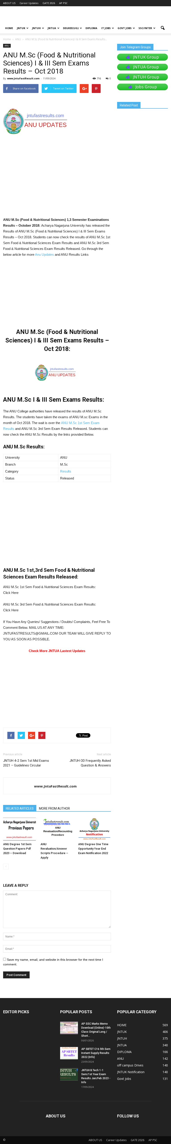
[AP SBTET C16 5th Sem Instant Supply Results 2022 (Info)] (69, 1053)
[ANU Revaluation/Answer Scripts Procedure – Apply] (57, 829)
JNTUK (21, 28)
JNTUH (36, 28)
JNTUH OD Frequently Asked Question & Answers (90, 763)
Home (7, 39)
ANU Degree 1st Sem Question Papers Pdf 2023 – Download (17, 848)
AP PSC (63, 3)
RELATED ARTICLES (20, 808)
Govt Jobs (125, 28)
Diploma (91, 28)
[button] (162, 28)
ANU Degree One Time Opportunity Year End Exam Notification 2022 (93, 848)
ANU (6, 45)
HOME (9, 28)
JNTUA (52, 28)
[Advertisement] (57, 183)
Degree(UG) (71, 28)
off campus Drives (130, 1065)
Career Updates (29, 3)
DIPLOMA (124, 1052)
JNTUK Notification (131, 1072)
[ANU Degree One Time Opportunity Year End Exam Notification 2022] (94, 829)
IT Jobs (106, 28)
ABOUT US (9, 3)
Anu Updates (44, 254)
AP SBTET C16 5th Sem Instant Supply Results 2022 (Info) (95, 1053)
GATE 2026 (49, 3)
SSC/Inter (145, 28)
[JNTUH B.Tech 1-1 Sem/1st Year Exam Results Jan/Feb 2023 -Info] (69, 1074)
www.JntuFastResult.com (23, 78)
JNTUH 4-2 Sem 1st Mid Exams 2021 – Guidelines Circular (26, 763)
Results (65, 471)
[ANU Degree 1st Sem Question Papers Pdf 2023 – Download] (19, 829)
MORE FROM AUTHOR (54, 808)
